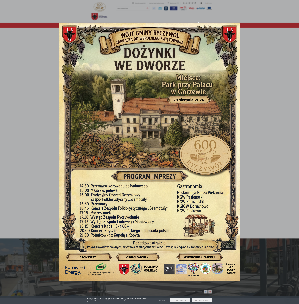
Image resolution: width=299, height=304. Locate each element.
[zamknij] (198, 22)
